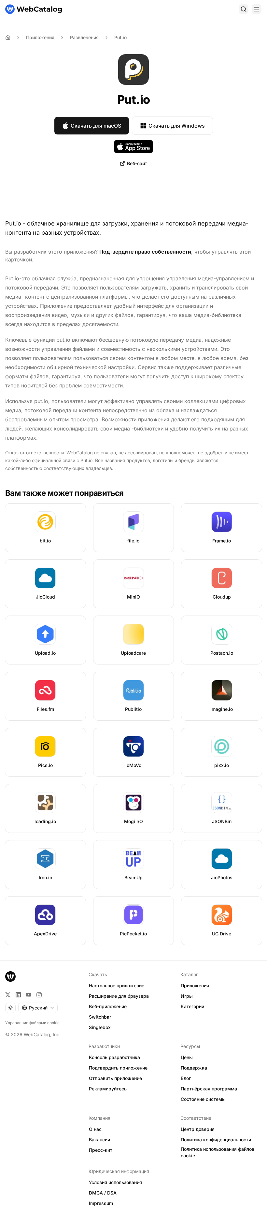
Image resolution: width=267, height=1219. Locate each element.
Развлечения (84, 37)
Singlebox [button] (100, 1027)
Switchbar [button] (100, 1017)
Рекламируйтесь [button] (108, 1088)
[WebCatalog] (10, 976)
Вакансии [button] (99, 1139)
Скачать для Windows (176, 125)
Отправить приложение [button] (115, 1078)
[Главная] (33, 9)
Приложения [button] (195, 985)
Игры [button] (187, 996)
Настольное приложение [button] (116, 985)
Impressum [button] (101, 1203)
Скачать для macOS (96, 125)
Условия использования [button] (115, 1182)
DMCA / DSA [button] (103, 1193)
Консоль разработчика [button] (114, 1057)
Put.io (120, 37)
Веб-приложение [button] (108, 1006)
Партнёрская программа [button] (209, 1088)
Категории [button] (192, 1006)
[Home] (7, 37)
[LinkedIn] (18, 994)
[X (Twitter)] (7, 994)
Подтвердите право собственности (145, 251)
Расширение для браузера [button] (119, 996)
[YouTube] (28, 994)
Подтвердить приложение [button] (118, 1068)
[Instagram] (39, 994)
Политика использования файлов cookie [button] (217, 1152)
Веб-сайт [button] (137, 163)
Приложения (40, 37)
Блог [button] (186, 1078)
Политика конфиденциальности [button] (216, 1139)
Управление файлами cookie (32, 1022)
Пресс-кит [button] (100, 1150)
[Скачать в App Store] (133, 146)
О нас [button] (95, 1129)
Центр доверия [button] (198, 1129)
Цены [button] (187, 1057)
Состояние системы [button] (203, 1099)
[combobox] (38, 1008)
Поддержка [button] (194, 1068)
